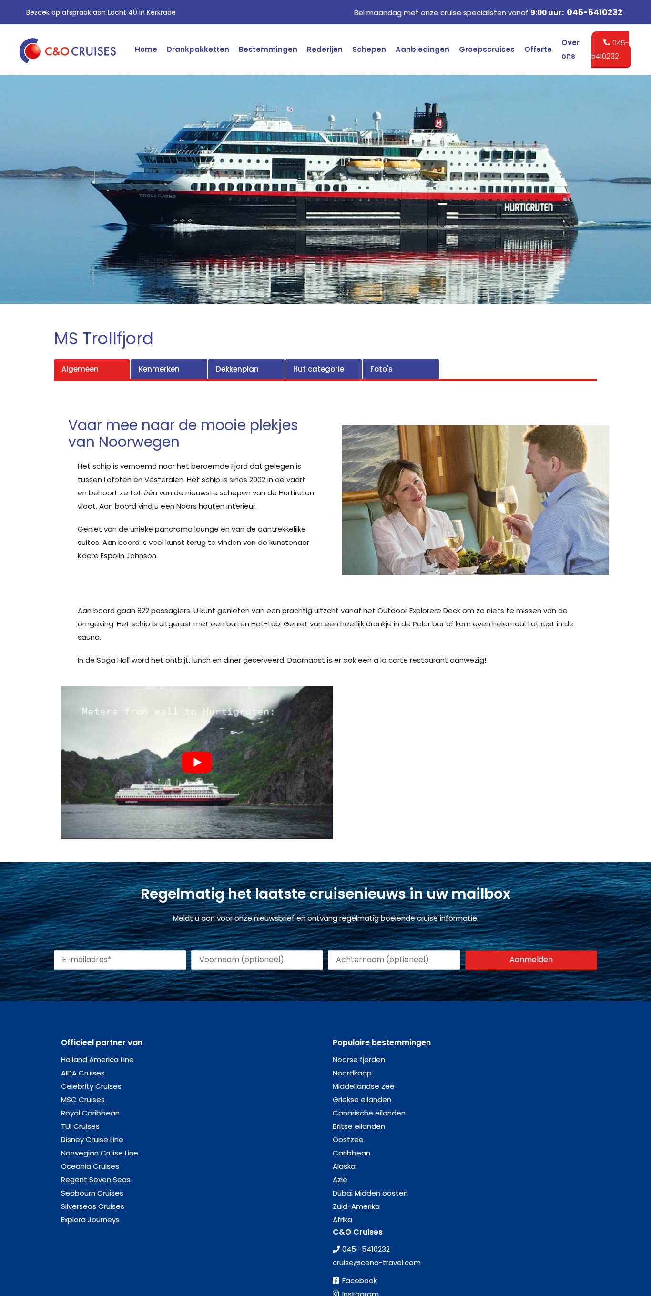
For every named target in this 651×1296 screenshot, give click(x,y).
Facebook (359, 1281)
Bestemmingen (268, 49)
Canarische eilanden (369, 1113)
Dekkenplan (237, 369)
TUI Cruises (80, 1126)
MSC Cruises (83, 1100)
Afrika (342, 1220)
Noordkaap (352, 1073)
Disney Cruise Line (92, 1140)
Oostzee (348, 1140)
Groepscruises (487, 49)
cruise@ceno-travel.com (377, 1262)
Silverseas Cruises (92, 1206)
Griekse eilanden (362, 1100)
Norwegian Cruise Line (99, 1153)
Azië (340, 1180)
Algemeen (80, 369)
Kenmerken (159, 369)
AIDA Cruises (83, 1073)
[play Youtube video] (197, 762)
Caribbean (351, 1153)
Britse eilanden (359, 1126)
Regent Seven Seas (96, 1180)
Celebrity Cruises (91, 1086)
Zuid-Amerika (356, 1206)
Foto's (381, 369)
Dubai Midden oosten (370, 1193)
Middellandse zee (364, 1086)
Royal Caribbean (90, 1113)
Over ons (570, 49)
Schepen (369, 49)
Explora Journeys (90, 1220)
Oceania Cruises (90, 1166)
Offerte (538, 49)
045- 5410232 (366, 1249)
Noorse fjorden (359, 1060)
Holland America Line (97, 1060)
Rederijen (325, 49)
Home (146, 49)
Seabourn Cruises (92, 1193)
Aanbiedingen (422, 49)
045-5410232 (594, 12)
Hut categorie (318, 369)
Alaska (344, 1166)
